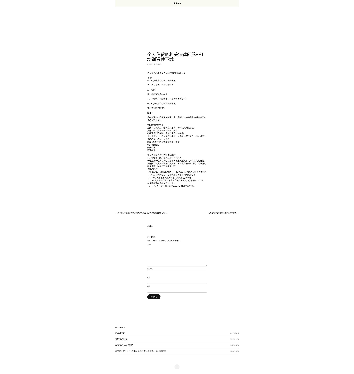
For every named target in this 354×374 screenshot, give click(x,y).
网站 (148, 286)
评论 (149, 245)
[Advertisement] (177, 26)
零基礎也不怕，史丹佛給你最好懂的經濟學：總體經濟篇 (140, 351)
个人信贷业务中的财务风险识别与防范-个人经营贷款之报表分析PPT (143, 213)
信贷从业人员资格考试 (155, 64)
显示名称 (149, 269)
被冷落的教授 (121, 339)
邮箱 (148, 277)
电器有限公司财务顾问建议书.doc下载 (222, 213)
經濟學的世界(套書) (124, 345)
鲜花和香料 (120, 333)
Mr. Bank (177, 3)
